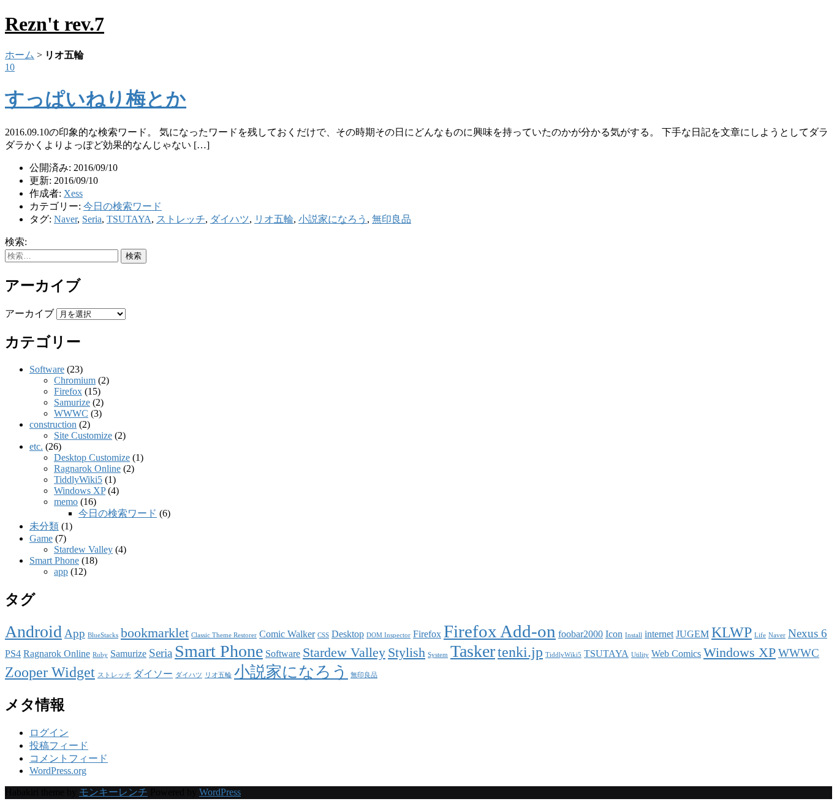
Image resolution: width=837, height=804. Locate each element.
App (74, 633)
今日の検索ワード (122, 206)
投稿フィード (58, 745)
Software (46, 369)
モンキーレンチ (113, 792)
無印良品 (391, 219)
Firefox (68, 391)
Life (760, 635)
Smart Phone (54, 560)
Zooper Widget (50, 672)
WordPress (220, 792)
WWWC (71, 413)
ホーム (19, 55)
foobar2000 (580, 634)
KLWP (731, 632)
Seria (92, 219)
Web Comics (676, 653)
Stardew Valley (83, 549)
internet (659, 634)
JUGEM (692, 634)
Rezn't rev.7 (54, 24)
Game (41, 538)
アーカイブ (29, 313)
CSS (323, 635)
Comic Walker (287, 634)
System (438, 654)
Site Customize (83, 435)
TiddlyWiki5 (78, 479)
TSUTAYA (129, 219)
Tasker (472, 651)
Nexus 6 (807, 633)
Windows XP (79, 490)
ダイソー (153, 674)
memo (66, 501)
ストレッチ (180, 219)
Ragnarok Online (87, 468)
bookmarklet (155, 632)
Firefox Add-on (500, 631)
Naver (65, 219)
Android (33, 631)
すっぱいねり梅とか (95, 99)
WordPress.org (57, 770)
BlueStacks (103, 635)
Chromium (75, 380)
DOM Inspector (388, 635)
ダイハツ (229, 219)
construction (53, 424)
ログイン (49, 732)
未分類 (44, 526)
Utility (640, 654)
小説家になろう (332, 219)
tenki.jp (520, 651)
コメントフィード (68, 758)
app (61, 571)
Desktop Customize (92, 457)
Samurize (72, 402)
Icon (614, 634)
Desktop (347, 634)
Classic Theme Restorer (224, 635)
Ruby (100, 654)
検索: (16, 242)
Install (633, 635)
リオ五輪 (274, 219)
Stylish (406, 652)
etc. (36, 446)
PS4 (13, 653)
